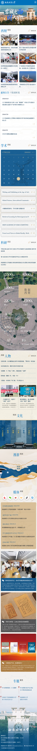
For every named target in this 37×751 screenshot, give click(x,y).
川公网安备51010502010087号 (8, 748)
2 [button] (18, 22)
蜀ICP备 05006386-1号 (29, 745)
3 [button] (21, 22)
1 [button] (15, 22)
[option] (18, 14)
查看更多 (33, 30)
